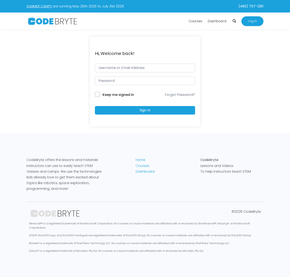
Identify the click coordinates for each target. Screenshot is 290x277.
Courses (195, 21)
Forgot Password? (180, 94)
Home (140, 159)
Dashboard (217, 21)
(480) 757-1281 (250, 6)
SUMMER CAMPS (39, 6)
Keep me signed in (118, 94)
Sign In (145, 110)
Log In (252, 21)
